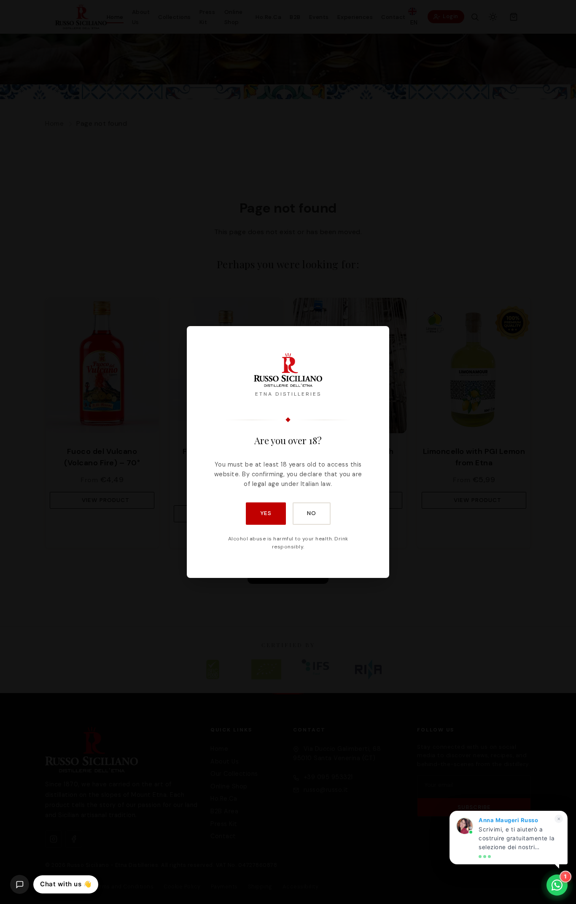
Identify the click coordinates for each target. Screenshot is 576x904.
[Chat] (19, 884)
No (311, 513)
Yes (266, 513)
